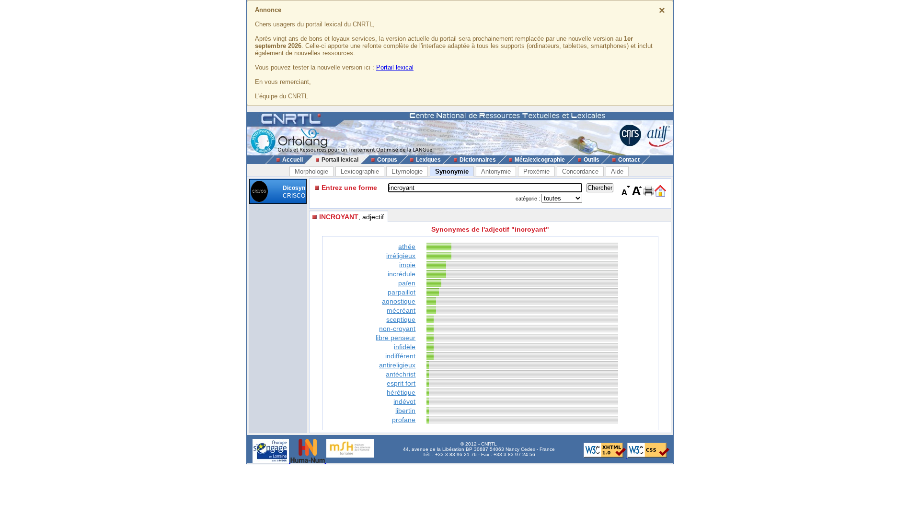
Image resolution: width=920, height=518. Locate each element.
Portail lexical (395, 67)
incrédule (401, 274)
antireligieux (397, 365)
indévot (404, 401)
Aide (617, 171)
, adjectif (351, 217)
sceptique (400, 319)
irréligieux (400, 255)
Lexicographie (360, 171)
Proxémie (536, 171)
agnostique (398, 301)
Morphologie (311, 171)
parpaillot (401, 292)
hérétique (401, 392)
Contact (629, 159)
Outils (591, 159)
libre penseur (395, 337)
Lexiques (428, 159)
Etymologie (407, 171)
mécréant (401, 310)
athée (406, 246)
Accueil (292, 159)
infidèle (404, 347)
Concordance (580, 171)
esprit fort (401, 383)
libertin (405, 410)
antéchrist (400, 374)
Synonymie (452, 171)
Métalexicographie (540, 159)
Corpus (387, 159)
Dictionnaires (478, 159)
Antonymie (496, 171)
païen (406, 283)
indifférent (400, 356)
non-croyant (397, 328)
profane (403, 420)
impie (407, 265)
